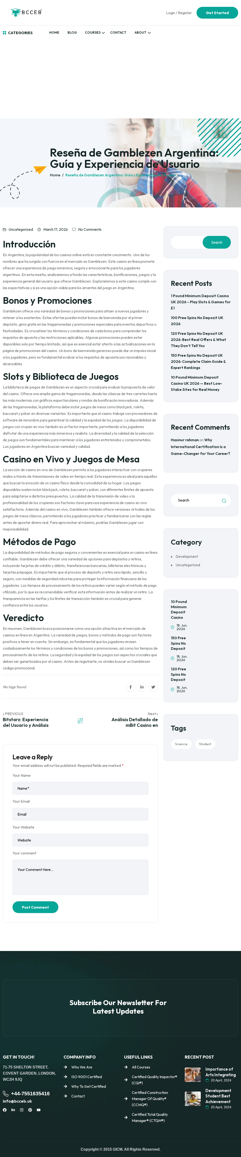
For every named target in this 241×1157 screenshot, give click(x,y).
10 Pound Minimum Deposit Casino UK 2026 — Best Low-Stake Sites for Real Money (196, 383)
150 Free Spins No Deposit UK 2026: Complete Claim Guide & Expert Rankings (198, 361)
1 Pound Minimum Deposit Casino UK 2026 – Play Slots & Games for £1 (201, 301)
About (140, 32)
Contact (118, 32)
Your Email (21, 801)
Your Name (21, 775)
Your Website (23, 827)
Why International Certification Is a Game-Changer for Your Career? (200, 446)
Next (152, 713)
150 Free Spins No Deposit (178, 643)
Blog (72, 32)
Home (54, 32)
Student (205, 744)
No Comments (89, 229)
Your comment (24, 853)
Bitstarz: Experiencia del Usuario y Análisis (25, 722)
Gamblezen (97, 261)
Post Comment (35, 907)
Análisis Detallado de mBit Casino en (135, 722)
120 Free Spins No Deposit (178, 674)
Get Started (217, 12)
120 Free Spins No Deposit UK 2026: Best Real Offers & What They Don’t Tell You (198, 339)
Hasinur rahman (185, 439)
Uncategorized (20, 229)
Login (170, 12)
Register (185, 12)
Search (216, 242)
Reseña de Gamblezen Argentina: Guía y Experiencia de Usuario (120, 175)
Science (181, 744)
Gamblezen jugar (123, 522)
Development (187, 556)
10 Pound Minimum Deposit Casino (179, 609)
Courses (92, 32)
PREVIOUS (14, 713)
